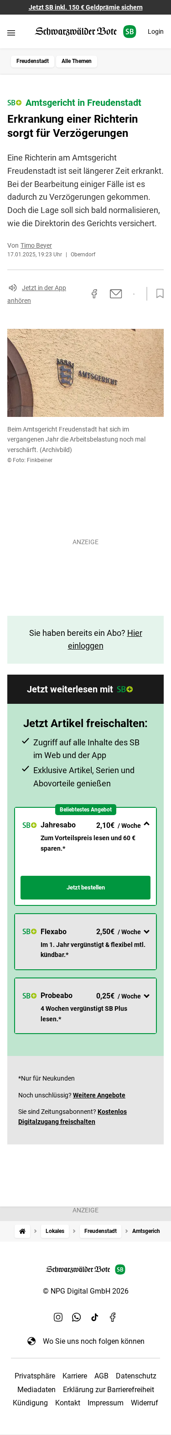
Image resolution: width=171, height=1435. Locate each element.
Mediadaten (36, 1389)
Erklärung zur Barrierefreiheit (108, 1389)
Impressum (106, 1403)
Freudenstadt (32, 61)
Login (156, 31)
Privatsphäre (35, 1376)
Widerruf (144, 1403)
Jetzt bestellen (86, 887)
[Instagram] (58, 1317)
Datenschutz (136, 1376)
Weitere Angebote (99, 1095)
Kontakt (67, 1403)
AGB (101, 1376)
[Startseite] (22, 1231)
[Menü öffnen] (11, 32)
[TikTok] (95, 1317)
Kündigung (30, 1403)
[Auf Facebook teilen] (94, 294)
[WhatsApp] (76, 1317)
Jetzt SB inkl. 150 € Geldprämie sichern (86, 7)
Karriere (74, 1376)
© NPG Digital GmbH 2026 (86, 1291)
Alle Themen (77, 61)
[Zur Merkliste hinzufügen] (157, 294)
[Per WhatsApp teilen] (134, 294)
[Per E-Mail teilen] (116, 294)
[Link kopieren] (78, 293)
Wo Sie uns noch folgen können (94, 1341)
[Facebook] (113, 1317)
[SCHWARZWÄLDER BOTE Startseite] (85, 31)
